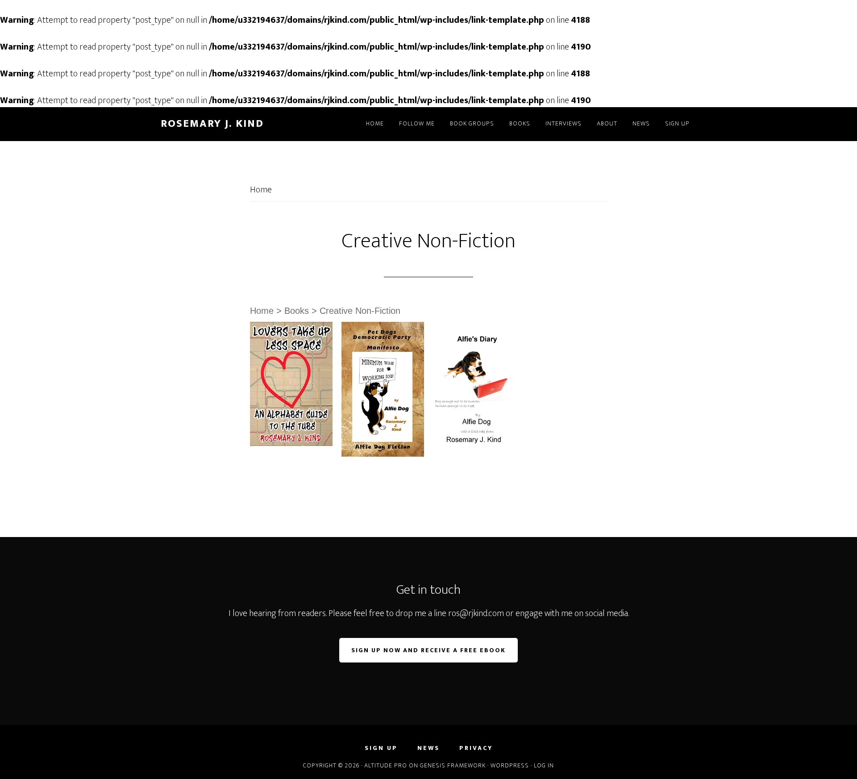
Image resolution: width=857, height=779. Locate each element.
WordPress (510, 765)
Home (261, 189)
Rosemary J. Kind (212, 124)
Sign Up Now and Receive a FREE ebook (428, 650)
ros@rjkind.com (476, 613)
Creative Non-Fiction (360, 311)
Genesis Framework (453, 765)
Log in (544, 765)
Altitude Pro (385, 765)
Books (296, 311)
